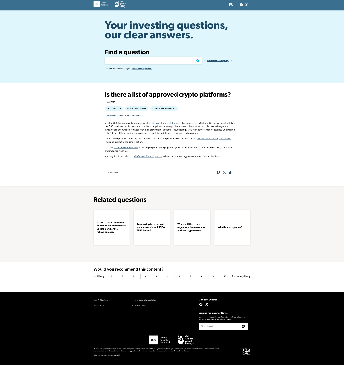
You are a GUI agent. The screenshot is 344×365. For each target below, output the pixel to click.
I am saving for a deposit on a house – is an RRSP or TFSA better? (151, 227)
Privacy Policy (183, 351)
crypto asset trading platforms (163, 123)
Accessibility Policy (139, 306)
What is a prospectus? (230, 227)
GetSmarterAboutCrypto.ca (148, 156)
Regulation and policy (164, 108)
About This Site (99, 306)
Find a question (127, 52)
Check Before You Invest (126, 148)
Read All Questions (101, 300)
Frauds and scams (136, 108)
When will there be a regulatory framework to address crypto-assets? (191, 227)
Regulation (136, 115)
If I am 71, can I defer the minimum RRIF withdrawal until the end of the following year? (111, 227)
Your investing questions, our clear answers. (166, 31)
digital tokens (124, 115)
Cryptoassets (114, 108)
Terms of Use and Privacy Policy (144, 300)
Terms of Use (172, 351)
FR (231, 4)
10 (225, 276)
